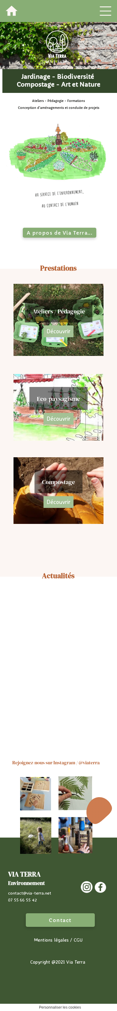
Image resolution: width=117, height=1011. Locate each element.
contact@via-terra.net (29, 900)
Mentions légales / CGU (58, 947)
